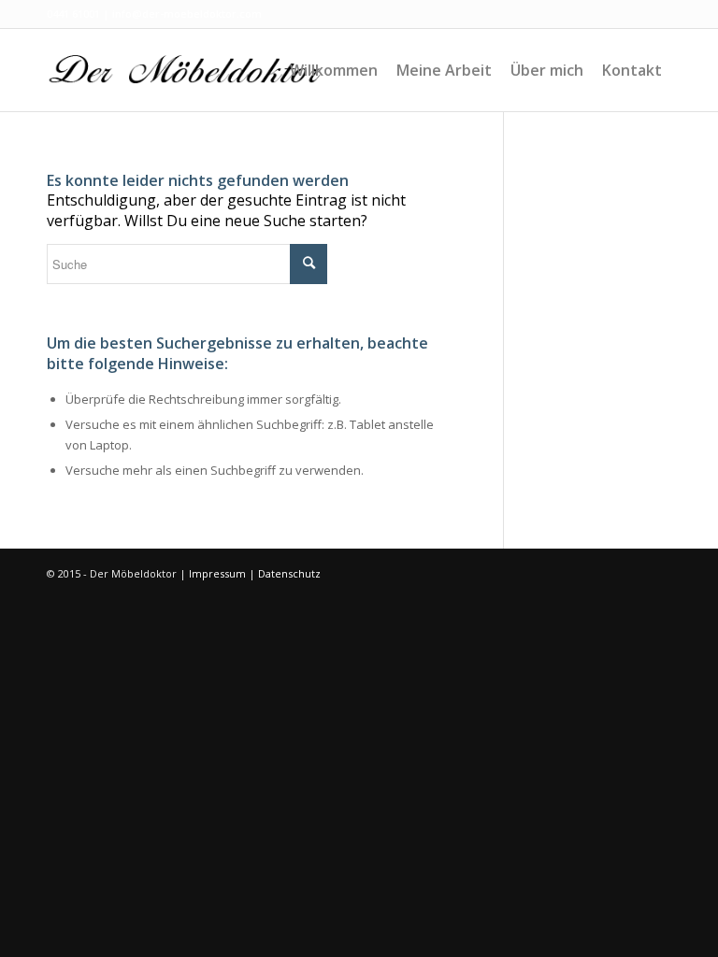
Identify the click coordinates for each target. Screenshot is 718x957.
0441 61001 (73, 14)
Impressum (217, 573)
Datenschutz (289, 573)
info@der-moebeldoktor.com (187, 14)
